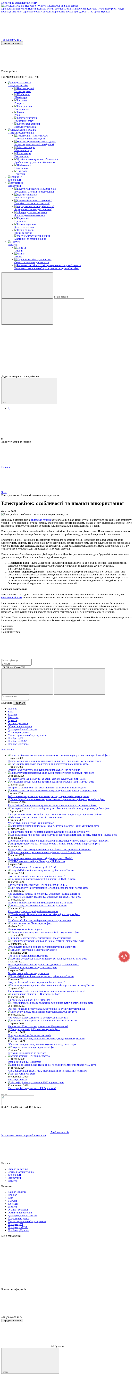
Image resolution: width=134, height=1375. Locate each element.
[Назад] (2, 1094)
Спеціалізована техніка (21, 132)
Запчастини (14, 185)
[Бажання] (67, 362)
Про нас (5, 8)
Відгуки (20, 8)
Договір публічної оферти (102, 8)
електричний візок (11, 597)
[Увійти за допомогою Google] (79, 681)
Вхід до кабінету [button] (17, 1192)
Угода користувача (18, 732)
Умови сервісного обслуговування (34, 11)
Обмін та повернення (76, 8)
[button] (124, 957)
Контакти (30, 8)
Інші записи (8, 749)
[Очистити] (27, 312)
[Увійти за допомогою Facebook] (27, 681)
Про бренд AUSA (79, 11)
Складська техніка (18, 85)
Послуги (12, 244)
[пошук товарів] (27, 285)
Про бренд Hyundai (99, 11)
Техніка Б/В (14, 179)
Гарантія (40, 8)
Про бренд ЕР (61, 11)
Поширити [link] (7, 626)
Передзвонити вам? (12, 43)
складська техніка (41, 519)
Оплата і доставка (55, 8)
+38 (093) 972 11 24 (12, 39)
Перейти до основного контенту (19, 2)
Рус (10, 408)
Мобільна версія (59, 1132)
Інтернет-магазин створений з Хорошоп (23, 1135)
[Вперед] (6, 1094)
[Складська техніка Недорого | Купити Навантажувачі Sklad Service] (17, 1104)
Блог (13, 8)
